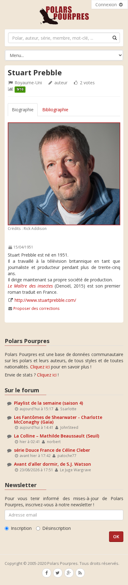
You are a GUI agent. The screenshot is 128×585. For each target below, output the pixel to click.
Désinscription (56, 528)
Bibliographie (55, 109)
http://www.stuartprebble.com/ (45, 300)
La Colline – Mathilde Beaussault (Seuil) (56, 436)
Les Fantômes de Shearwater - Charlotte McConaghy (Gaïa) (58, 419)
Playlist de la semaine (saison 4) (48, 403)
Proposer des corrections (36, 308)
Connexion (106, 4)
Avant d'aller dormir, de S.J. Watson (52, 464)
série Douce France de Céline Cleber (52, 450)
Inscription (21, 528)
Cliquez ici (40, 367)
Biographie (23, 109)
